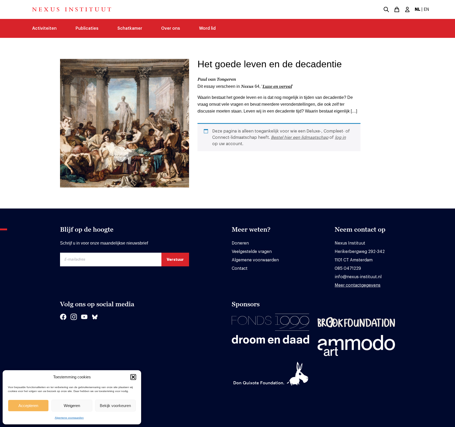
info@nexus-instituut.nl (358, 277)
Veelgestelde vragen (252, 252)
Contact (240, 268)
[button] (133, 377)
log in (340, 137)
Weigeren (72, 405)
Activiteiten (44, 28)
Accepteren (28, 405)
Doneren (240, 243)
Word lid (207, 28)
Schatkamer (129, 28)
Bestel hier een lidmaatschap (299, 137)
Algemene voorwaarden (69, 417)
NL (417, 9)
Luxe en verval (277, 86)
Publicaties (87, 28)
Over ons (170, 28)
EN (426, 9)
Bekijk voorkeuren (115, 405)
